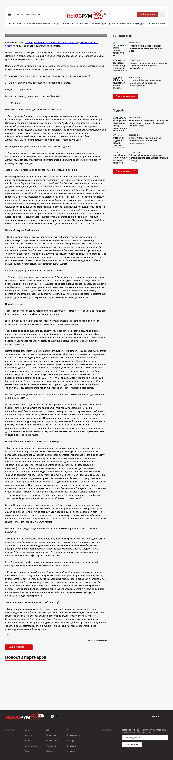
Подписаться (132, 744)
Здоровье (160, 23)
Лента (11, 23)
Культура (139, 23)
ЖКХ (53, 23)
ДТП (58, 23)
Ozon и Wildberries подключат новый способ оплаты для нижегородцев (145, 83)
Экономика (94, 23)
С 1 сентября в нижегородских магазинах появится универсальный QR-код (148, 158)
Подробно (150, 23)
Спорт (115, 23)
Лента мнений (43, 23)
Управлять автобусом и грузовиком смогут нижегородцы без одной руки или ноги (148, 123)
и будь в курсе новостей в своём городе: (145, 731)
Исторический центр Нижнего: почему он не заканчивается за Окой (145, 48)
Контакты (156, 717)
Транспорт (106, 23)
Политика (30, 23)
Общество (20, 23)
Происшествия (81, 23)
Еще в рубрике (16, 646)
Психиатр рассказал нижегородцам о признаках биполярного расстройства (148, 65)
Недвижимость (126, 23)
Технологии (67, 23)
